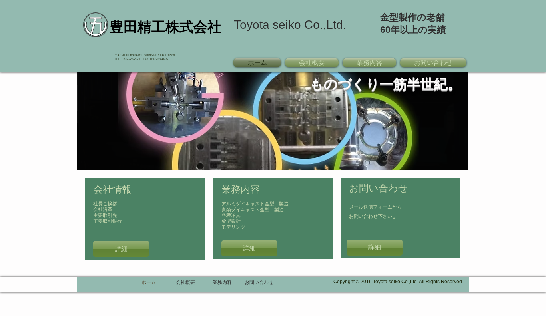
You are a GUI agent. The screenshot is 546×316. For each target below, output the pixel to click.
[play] (460, 163)
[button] (272, 121)
